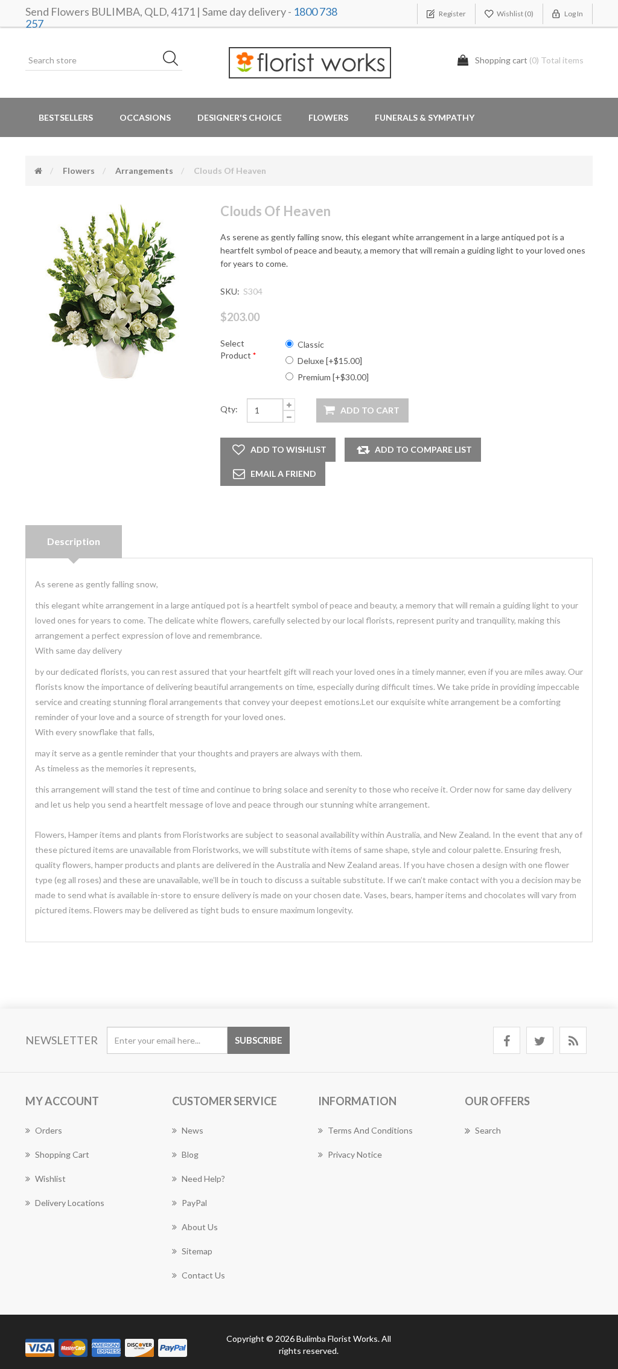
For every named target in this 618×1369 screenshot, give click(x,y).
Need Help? (203, 1178)
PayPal (194, 1203)
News (192, 1130)
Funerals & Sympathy (424, 117)
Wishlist (50, 1178)
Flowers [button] (328, 117)
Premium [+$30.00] (333, 377)
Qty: (229, 409)
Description (73, 541)
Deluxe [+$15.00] (330, 361)
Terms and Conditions (370, 1130)
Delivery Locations (69, 1203)
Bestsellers (66, 117)
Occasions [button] (145, 117)
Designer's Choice (239, 117)
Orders (48, 1130)
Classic (311, 344)
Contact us (203, 1275)
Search (488, 1130)
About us (200, 1227)
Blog (190, 1154)
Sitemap (197, 1251)
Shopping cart (62, 1154)
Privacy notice (355, 1154)
